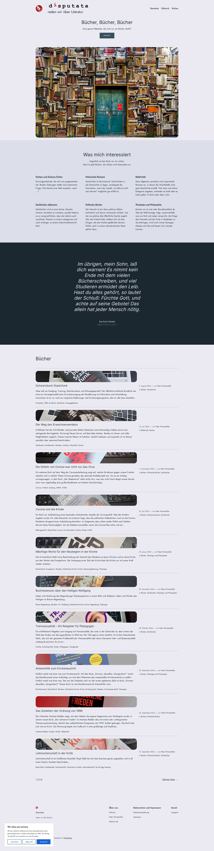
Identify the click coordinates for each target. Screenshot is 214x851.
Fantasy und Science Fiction (49, 176)
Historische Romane (95, 176)
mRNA (58, 487)
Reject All (29, 842)
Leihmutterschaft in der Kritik (54, 753)
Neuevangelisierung (90, 569)
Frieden (51, 731)
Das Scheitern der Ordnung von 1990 (59, 710)
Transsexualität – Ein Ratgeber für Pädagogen (65, 626)
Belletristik (141, 176)
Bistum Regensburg (43, 604)
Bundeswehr (49, 445)
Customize (14, 842)
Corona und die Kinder (50, 509)
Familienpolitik (47, 647)
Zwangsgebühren (71, 403)
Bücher (143, 389)
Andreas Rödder (42, 731)
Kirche (80, 569)
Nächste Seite (170, 779)
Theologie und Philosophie (149, 204)
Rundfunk (52, 403)
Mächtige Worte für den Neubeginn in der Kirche (66, 551)
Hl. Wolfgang (63, 604)
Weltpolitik (65, 731)
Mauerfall (73, 445)
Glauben (58, 445)
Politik (64, 487)
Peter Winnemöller (164, 386)
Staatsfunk (60, 403)
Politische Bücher (94, 204)
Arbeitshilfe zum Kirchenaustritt (56, 668)
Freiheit (45, 487)
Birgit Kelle (52, 530)
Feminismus (71, 767)
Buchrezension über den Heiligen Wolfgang (63, 590)
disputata (40, 812)
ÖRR (46, 403)
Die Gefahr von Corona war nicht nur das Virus (65, 466)
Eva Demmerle (69, 530)
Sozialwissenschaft (111, 689)
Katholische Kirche (70, 569)
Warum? (107, 35)
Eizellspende (49, 767)
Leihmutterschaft (88, 767)
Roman (80, 445)
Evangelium (50, 569)
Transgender (73, 647)
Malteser (100, 689)
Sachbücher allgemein (46, 204)
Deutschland (40, 569)
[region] (29, 835)
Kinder (84, 530)
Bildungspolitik (41, 530)
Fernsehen (39, 403)
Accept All (43, 842)
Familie (78, 530)
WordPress (68, 838)
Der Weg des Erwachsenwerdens (57, 424)
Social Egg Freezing (103, 767)
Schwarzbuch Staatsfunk (51, 385)
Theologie (103, 569)
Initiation (66, 445)
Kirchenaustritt (91, 689)
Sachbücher (151, 389)
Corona (38, 487)
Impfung (52, 487)
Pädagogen (64, 647)
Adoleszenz (40, 445)
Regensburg (94, 604)
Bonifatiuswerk (41, 689)
